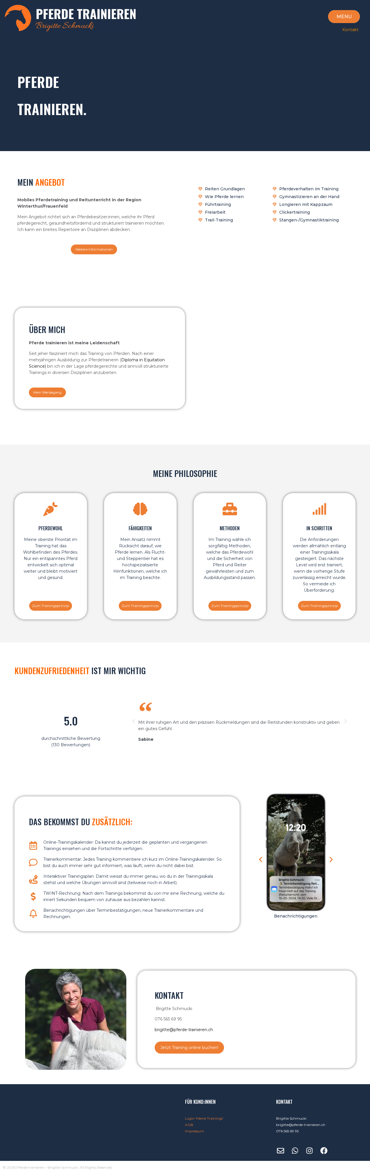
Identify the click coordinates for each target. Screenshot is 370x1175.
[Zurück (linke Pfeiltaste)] (10, 587)
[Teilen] (351, 6)
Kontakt (350, 29)
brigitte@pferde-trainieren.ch (184, 1029)
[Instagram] (309, 1151)
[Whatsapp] (295, 1151)
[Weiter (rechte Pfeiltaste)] (360, 587)
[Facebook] (324, 1151)
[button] (133, 721)
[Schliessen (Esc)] (363, 6)
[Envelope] (280, 1151)
